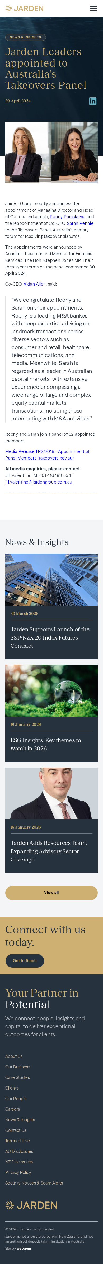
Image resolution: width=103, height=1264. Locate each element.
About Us (14, 1056)
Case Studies (17, 1077)
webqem (24, 1249)
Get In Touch (25, 960)
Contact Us (15, 1130)
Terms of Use (17, 1140)
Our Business (17, 1066)
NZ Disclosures (19, 1161)
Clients (11, 1088)
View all (51, 892)
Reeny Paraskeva (67, 216)
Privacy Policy (18, 1172)
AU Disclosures (19, 1151)
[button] (92, 8)
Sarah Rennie (80, 223)
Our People (16, 1098)
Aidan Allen (35, 284)
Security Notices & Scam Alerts (34, 1183)
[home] (24, 8)
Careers (12, 1109)
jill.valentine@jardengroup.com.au (38, 482)
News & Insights (20, 1119)
